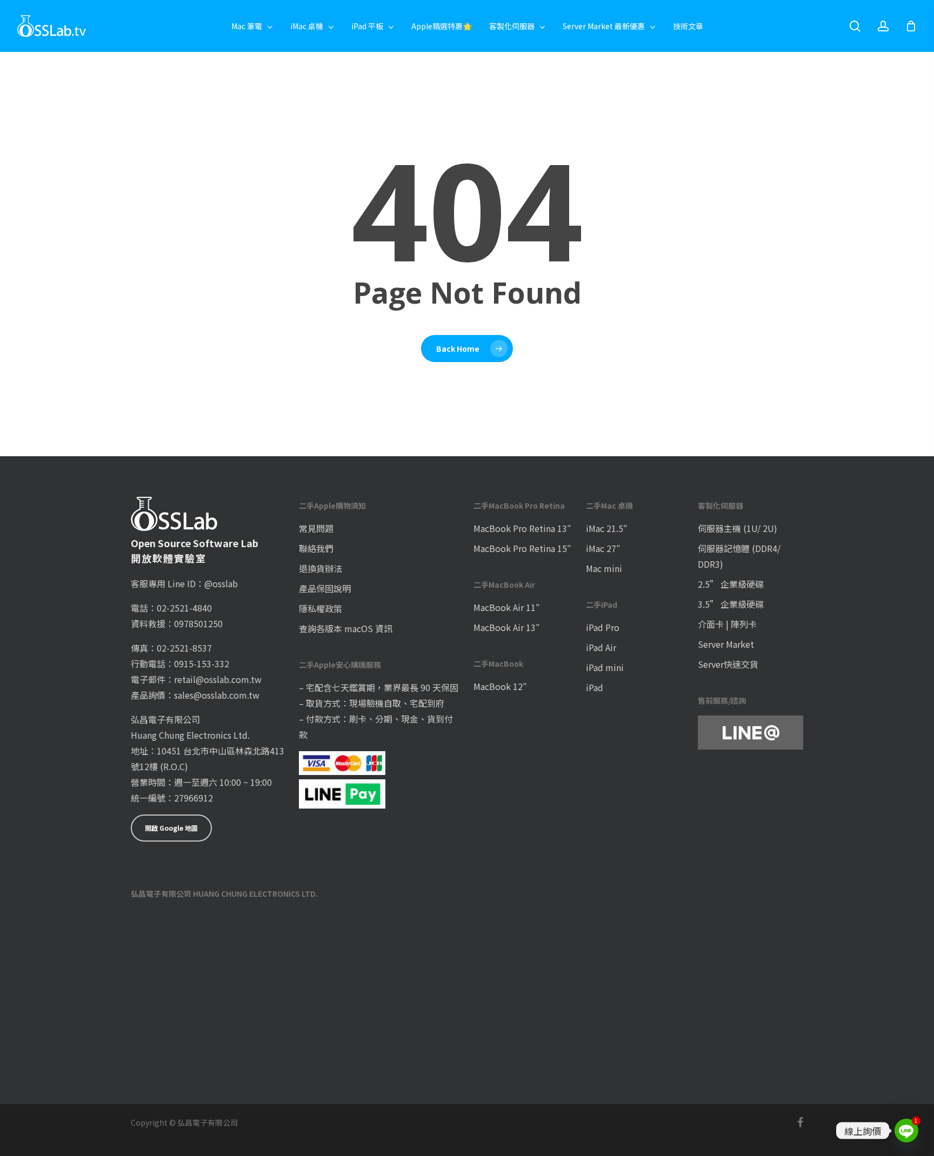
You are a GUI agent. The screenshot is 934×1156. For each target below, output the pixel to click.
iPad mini (605, 667)
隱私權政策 (320, 608)
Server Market (726, 644)
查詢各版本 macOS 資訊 (345, 628)
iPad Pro (602, 627)
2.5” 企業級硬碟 (731, 583)
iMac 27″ (603, 548)
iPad (594, 687)
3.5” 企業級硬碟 (731, 603)
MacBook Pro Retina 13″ (522, 528)
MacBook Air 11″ (506, 607)
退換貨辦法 (320, 568)
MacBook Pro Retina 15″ (522, 548)
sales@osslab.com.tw (216, 694)
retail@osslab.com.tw (218, 679)
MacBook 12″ (500, 686)
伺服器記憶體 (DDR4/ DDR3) (739, 556)
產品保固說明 (325, 588)
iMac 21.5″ (607, 528)
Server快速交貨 (728, 664)
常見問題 (316, 528)
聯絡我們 (316, 548)
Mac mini (604, 568)
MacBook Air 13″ (506, 627)
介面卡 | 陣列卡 (727, 624)
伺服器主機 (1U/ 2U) (737, 528)
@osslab (221, 583)
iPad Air (601, 647)
